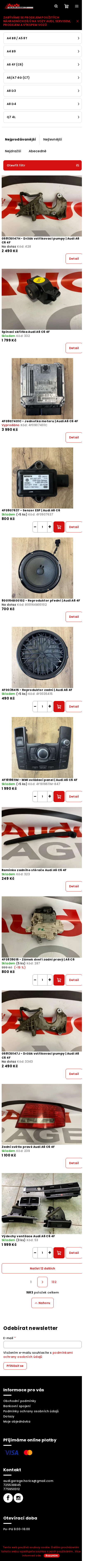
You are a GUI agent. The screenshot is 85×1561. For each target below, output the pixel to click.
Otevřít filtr (16, 165)
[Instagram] (18, 1498)
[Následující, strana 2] (42, 1282)
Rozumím (52, 1555)
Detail (74, 259)
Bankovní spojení (17, 1406)
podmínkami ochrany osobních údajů (38, 1355)
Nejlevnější (52, 139)
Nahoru (44, 1303)
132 (54, 1282)
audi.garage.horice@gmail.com (28, 1481)
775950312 (11, 1489)
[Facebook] (8, 1498)
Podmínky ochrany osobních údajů (31, 1411)
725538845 (12, 1485)
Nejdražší (13, 151)
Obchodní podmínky (19, 1401)
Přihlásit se (15, 1366)
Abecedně (37, 151)
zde (38, 1555)
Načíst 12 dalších (42, 1268)
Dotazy (8, 1416)
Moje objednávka (16, 1421)
